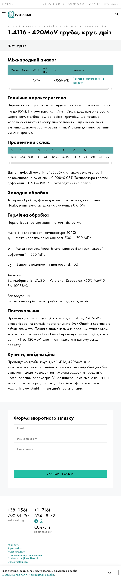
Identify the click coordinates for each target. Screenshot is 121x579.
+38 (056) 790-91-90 (53, 4)
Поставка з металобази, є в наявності (88, 80)
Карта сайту (15, 548)
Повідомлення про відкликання (25, 555)
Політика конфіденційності (23, 558)
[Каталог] (4, 14)
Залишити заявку (60, 473)
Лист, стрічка (17, 45)
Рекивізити (13, 545)
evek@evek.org (76, 4)
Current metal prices (18, 562)
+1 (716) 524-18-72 (44, 512)
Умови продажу (16, 551)
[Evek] (19, 14)
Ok (110, 572)
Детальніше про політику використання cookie (28, 574)
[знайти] (117, 14)
